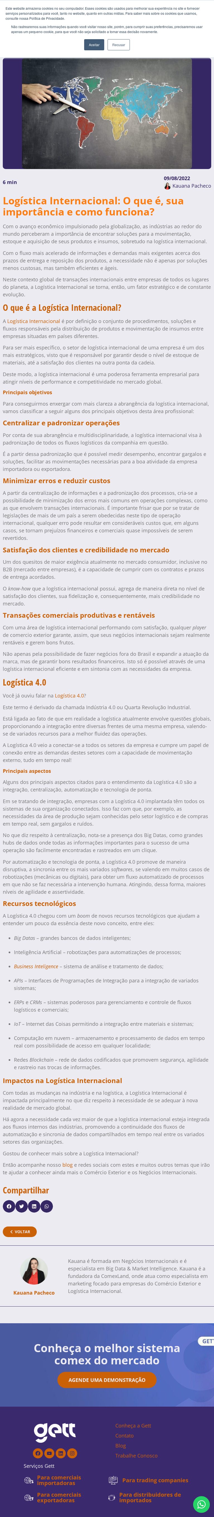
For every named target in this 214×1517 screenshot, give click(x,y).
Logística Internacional (33, 321)
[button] (9, 1206)
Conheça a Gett (133, 1425)
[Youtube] (49, 1453)
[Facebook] (38, 1453)
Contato (124, 1435)
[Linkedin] (61, 1453)
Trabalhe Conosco (136, 1455)
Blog (120, 1445)
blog (67, 1164)
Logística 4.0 (69, 695)
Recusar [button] (118, 44)
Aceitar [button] (94, 44)
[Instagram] (72, 1453)
